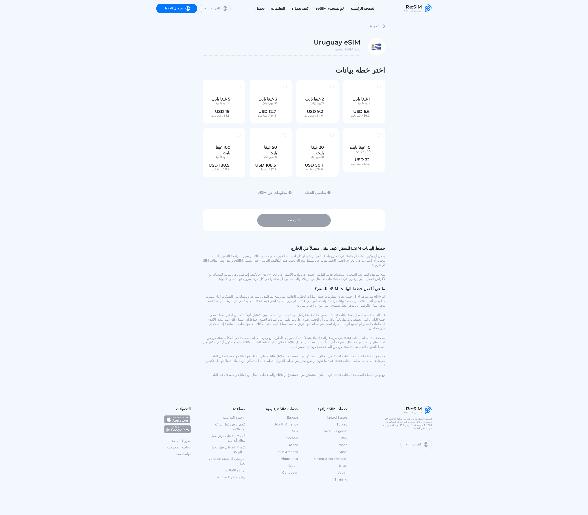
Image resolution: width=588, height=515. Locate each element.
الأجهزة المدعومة (233, 417)
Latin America (287, 452)
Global (293, 465)
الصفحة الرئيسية (362, 8)
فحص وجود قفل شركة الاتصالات (230, 427)
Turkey (341, 424)
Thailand (340, 479)
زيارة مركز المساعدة (231, 477)
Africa (293, 445)
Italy (344, 438)
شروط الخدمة (181, 441)
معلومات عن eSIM (272, 192)
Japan (342, 472)
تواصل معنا (183, 454)
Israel (343, 465)
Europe (292, 417)
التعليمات (278, 8)
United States (337, 417)
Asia (294, 431)
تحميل (260, 8)
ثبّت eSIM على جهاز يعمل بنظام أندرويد (227, 438)
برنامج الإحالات (235, 470)
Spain (343, 452)
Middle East (289, 459)
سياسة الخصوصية (179, 447)
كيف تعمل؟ (300, 8)
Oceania (292, 438)
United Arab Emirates (330, 459)
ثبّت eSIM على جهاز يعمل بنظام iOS (227, 450)
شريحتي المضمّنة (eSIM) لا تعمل (227, 461)
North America (286, 424)
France (341, 445)
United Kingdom (335, 431)
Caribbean (290, 472)
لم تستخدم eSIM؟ (329, 8)
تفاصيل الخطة (315, 192)
